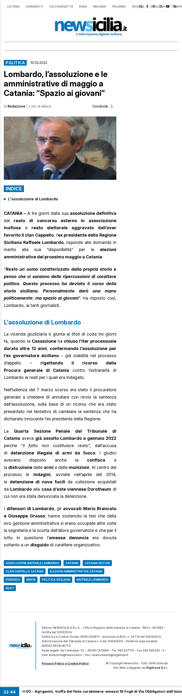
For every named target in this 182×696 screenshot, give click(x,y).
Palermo (119, 6)
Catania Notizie (97, 563)
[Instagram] (160, 6)
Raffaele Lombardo (93, 579)
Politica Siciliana (56, 579)
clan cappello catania (25, 571)
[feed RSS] (174, 6)
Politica (15, 62)
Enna (83, 6)
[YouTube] (168, 6)
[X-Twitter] (153, 6)
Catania (13, 6)
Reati (10, 588)
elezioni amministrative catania (76, 571)
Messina (99, 6)
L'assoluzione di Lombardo (33, 199)
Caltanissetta (61, 6)
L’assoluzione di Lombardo (42, 322)
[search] (140, 6)
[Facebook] (147, 6)
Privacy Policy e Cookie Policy (65, 663)
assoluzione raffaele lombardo (32, 563)
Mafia (31, 579)
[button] (60, 148)
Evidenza (13, 579)
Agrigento (34, 6)
